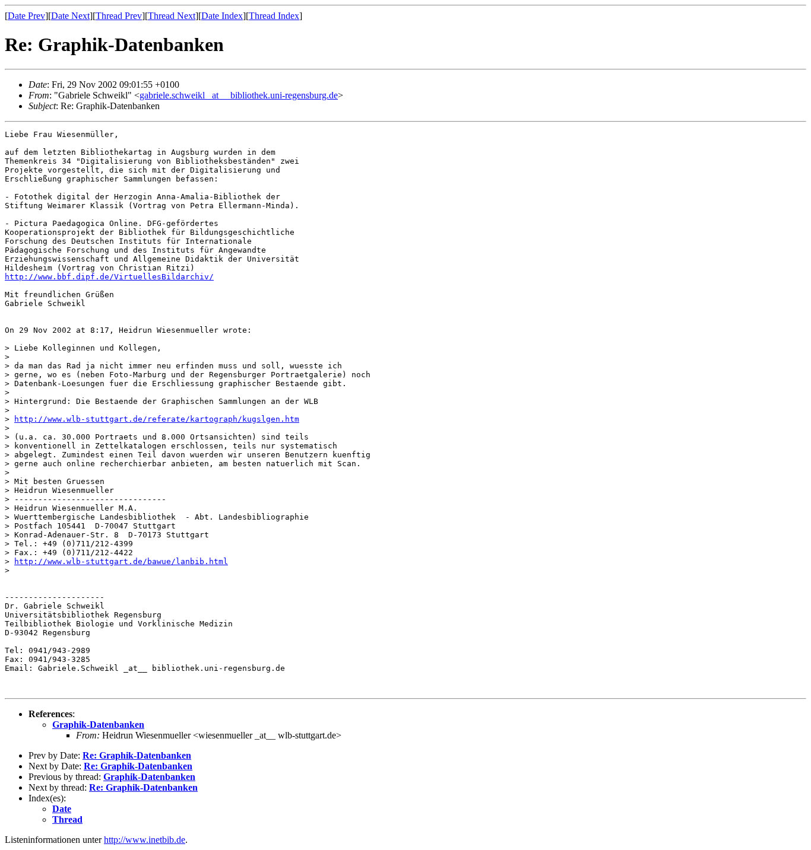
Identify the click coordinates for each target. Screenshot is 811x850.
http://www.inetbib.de (144, 840)
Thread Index (274, 16)
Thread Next (171, 16)
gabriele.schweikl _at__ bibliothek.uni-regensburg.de (239, 95)
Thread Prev (119, 16)
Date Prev (26, 16)
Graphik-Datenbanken (98, 725)
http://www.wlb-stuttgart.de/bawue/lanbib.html (121, 561)
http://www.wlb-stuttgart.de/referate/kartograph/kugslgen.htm (156, 419)
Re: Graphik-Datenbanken (137, 755)
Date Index (222, 16)
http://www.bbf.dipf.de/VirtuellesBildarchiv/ (109, 276)
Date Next (70, 16)
